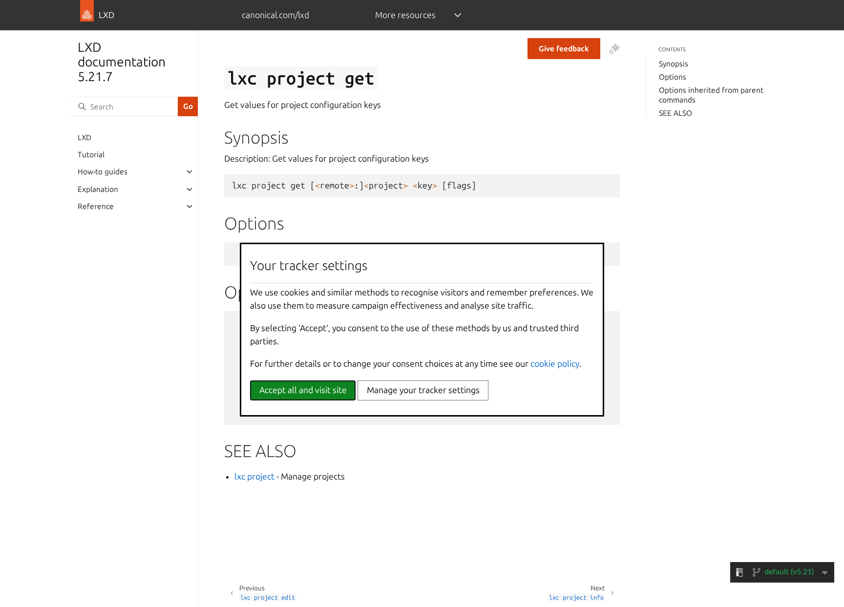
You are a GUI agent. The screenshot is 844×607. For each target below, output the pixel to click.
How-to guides (102, 171)
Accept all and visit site (303, 390)
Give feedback (564, 48)
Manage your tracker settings (423, 390)
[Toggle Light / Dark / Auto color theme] (614, 48)
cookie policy (554, 363)
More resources (405, 15)
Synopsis (673, 64)
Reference (96, 206)
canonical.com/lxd (275, 15)
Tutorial (91, 154)
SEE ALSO (675, 113)
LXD (84, 137)
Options (672, 77)
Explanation (98, 189)
